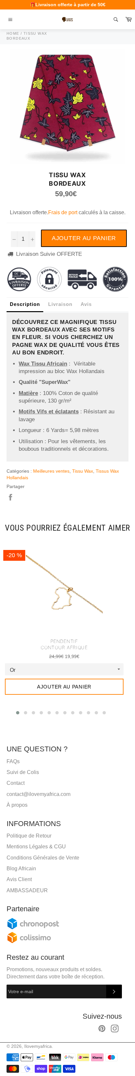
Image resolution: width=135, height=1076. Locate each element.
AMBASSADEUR (27, 890)
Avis (86, 304)
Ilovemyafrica (38, 1046)
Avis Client (19, 879)
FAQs (13, 761)
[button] (18, 712)
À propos (17, 805)
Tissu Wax (82, 471)
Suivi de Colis (23, 772)
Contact (16, 783)
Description (25, 304)
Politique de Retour (29, 836)
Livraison (60, 304)
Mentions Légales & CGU (36, 846)
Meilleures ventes (51, 471)
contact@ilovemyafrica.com (38, 794)
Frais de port (62, 212)
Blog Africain (21, 868)
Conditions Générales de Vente (43, 857)
